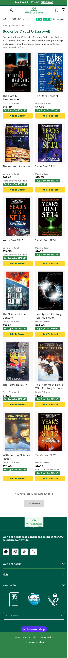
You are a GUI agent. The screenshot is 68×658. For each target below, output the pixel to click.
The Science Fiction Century (15, 316)
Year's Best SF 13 (13, 240)
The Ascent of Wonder (17, 166)
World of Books (28, 637)
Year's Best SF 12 (44, 455)
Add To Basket (17, 116)
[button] (5, 10)
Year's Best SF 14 (44, 240)
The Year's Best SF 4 (15, 384)
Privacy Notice (45, 637)
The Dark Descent (45, 96)
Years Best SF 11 (43, 166)
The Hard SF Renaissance (11, 98)
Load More (32, 503)
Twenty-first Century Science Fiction (47, 316)
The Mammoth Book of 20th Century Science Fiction (47, 386)
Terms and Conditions (34, 642)
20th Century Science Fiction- (16, 457)
